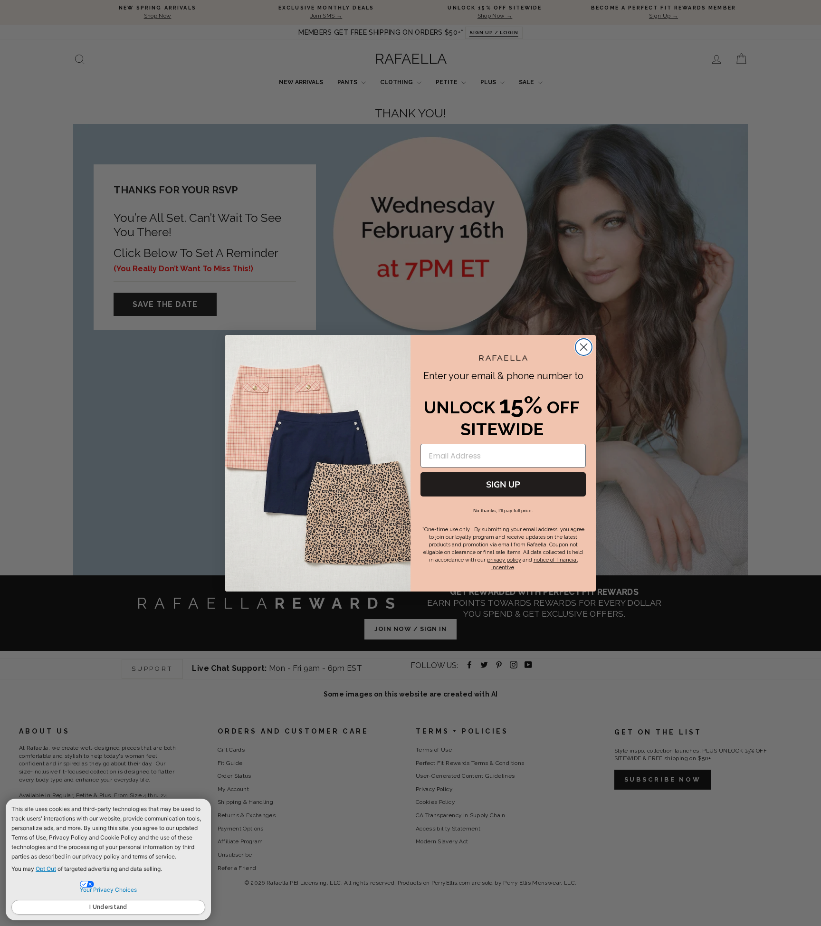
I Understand (108, 907)
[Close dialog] (583, 347)
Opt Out (46, 868)
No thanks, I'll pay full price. (503, 510)
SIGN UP (503, 484)
